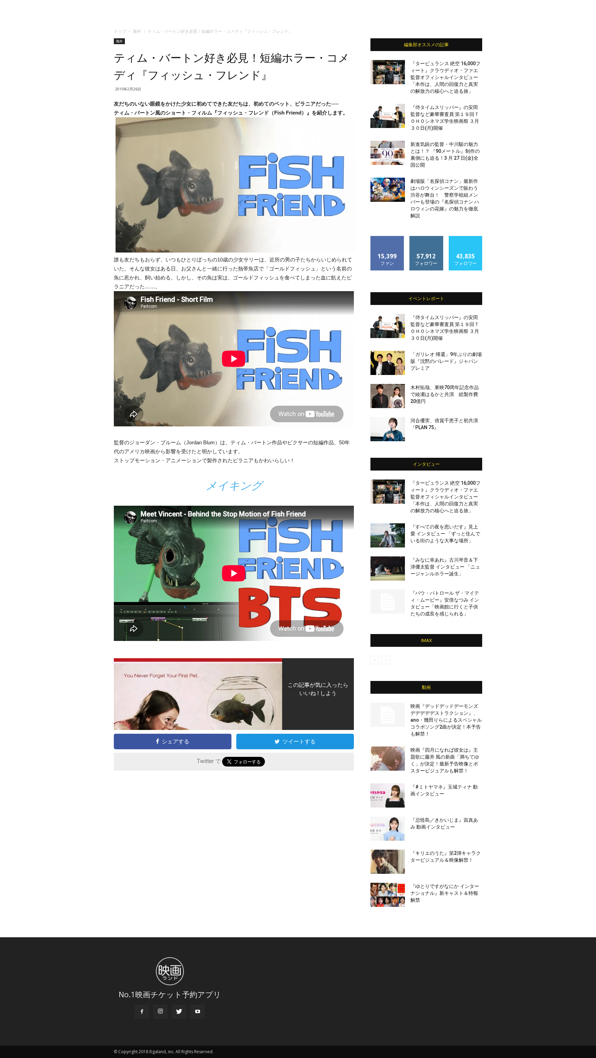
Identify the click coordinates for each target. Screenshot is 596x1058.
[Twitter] (179, 1012)
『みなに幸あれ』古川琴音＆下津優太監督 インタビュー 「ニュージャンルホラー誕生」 (445, 566)
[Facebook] (142, 1012)
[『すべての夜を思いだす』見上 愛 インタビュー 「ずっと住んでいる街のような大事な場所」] (387, 535)
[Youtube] (198, 1012)
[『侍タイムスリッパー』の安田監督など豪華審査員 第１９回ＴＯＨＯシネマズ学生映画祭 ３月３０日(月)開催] (387, 116)
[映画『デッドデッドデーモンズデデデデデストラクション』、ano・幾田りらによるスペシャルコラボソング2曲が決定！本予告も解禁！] (387, 715)
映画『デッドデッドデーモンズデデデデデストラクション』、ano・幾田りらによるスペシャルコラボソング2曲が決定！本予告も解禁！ (446, 719)
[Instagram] (160, 1012)
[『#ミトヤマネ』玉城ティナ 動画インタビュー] (387, 795)
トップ (120, 31)
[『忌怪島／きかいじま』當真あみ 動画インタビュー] (387, 829)
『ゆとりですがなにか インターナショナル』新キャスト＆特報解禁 (444, 893)
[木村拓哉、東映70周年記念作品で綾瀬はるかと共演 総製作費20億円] (387, 396)
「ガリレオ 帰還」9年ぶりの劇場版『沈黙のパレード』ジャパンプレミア (446, 361)
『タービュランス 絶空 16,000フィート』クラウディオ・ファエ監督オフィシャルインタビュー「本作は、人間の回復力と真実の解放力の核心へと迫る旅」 (445, 77)
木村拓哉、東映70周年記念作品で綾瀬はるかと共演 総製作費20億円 (444, 394)
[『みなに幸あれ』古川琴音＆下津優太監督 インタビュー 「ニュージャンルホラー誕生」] (387, 568)
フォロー (426, 238)
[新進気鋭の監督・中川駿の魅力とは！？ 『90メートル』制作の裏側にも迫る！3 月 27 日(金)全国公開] (387, 153)
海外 (137, 31)
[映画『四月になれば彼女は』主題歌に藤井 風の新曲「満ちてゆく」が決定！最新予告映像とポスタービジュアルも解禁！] (387, 758)
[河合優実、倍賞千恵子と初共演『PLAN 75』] (387, 429)
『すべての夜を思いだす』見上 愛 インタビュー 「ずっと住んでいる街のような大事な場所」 (445, 533)
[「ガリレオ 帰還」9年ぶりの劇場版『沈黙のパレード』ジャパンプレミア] (387, 363)
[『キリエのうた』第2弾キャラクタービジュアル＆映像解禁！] (387, 862)
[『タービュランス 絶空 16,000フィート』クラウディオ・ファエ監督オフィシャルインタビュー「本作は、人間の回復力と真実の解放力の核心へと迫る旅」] (387, 72)
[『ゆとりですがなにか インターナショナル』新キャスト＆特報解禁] (387, 895)
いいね (387, 238)
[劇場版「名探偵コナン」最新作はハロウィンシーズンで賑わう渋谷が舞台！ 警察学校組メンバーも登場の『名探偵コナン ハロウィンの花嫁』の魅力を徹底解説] (387, 190)
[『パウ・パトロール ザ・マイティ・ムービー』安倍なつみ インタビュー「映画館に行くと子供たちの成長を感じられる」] (387, 602)
